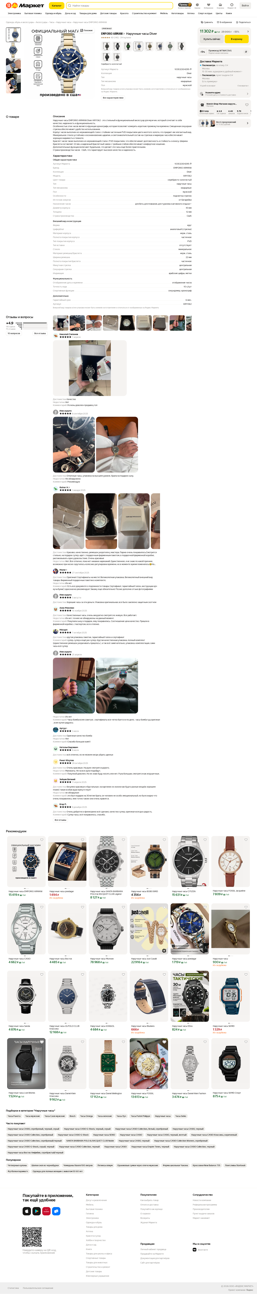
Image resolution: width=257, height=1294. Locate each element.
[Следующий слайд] (90, 63)
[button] (106, 46)
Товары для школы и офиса (99, 1253)
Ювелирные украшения (97, 1276)
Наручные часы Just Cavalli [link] (144, 959)
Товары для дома (94, 1227)
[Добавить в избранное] (42, 840)
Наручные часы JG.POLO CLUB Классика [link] (64, 1027)
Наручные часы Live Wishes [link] (22, 1093)
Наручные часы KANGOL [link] (102, 1026)
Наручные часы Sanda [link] (19, 1026)
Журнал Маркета (148, 1222)
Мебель (90, 1205)
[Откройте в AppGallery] (46, 1215)
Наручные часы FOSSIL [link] (142, 1093)
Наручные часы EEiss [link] (182, 1026)
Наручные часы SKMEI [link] (224, 1026)
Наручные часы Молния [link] (101, 959)
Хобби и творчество (96, 1240)
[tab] (14, 13)
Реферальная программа (205, 1205)
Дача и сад (91, 1245)
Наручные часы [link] (220, 959)
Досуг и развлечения (96, 1200)
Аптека (89, 1231)
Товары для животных (96, 1262)
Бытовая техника (94, 1209)
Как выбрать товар (149, 1200)
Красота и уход (93, 1236)
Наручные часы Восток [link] (61, 959)
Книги (89, 1249)
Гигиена (90, 1213)
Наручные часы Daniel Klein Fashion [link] (189, 1093)
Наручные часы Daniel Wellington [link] (106, 1093)
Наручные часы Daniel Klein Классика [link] (63, 1094)
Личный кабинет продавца (153, 1249)
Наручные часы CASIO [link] (19, 959)
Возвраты (145, 1218)
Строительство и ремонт (98, 1267)
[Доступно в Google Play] (36, 1215)
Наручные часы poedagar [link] (62, 891)
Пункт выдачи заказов (203, 1213)
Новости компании (202, 1200)
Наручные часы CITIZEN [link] (183, 891)
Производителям (201, 1209)
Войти (245, 5)
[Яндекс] (249, 1290)
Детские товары (94, 1271)
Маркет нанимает (201, 1218)
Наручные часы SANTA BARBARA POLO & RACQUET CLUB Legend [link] (106, 892)
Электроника (92, 1218)
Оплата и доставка (149, 1205)
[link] (14, 1116)
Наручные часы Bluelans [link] (143, 1026)
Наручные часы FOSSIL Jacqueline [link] (229, 891)
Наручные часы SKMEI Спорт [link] (227, 1093)
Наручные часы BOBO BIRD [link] (144, 891)
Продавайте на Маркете (152, 1254)
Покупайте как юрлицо (151, 1209)
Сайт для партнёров (150, 1263)
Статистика (13, 1288)
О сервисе (145, 1213)
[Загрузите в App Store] (27, 1215)
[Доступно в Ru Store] (56, 1215)
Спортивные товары (96, 1258)
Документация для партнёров (155, 1258)
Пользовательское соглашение (38, 1288)
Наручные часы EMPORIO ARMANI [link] (25, 891)
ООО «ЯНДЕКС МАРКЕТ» (241, 1286)
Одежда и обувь (94, 1222)
